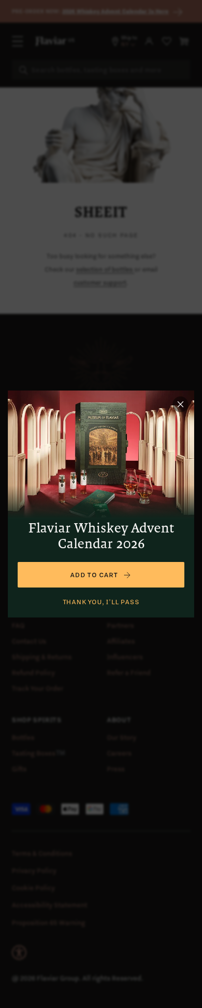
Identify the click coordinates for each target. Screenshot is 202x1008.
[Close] (180, 404)
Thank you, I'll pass (101, 601)
